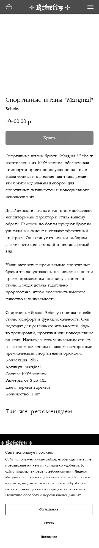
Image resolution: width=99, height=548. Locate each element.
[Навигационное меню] (90, 7)
